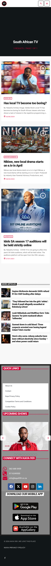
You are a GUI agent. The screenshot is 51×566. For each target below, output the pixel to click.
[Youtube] (25, 486)
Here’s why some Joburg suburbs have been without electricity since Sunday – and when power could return (30, 339)
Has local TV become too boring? (25, 103)
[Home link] (4, 4)
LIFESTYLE (8, 236)
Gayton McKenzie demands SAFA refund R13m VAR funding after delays (30, 292)
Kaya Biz (8, 98)
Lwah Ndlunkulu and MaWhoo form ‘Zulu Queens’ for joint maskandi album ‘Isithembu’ (30, 316)
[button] (15, 454)
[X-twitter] (18, 486)
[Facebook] (11, 486)
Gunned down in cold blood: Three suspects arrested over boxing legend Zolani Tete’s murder (29, 327)
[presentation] (3, 438)
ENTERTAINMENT (11, 157)
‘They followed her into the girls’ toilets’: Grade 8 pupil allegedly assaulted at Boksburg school (30, 304)
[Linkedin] (40, 486)
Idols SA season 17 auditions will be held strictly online (25, 243)
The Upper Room (13, 442)
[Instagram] (32, 486)
